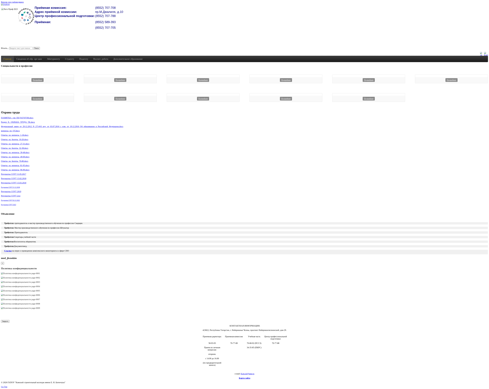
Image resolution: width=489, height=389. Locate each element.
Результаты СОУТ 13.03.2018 (13, 183)
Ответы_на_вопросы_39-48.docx (15, 152)
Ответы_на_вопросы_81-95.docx (15, 165)
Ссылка (8, 251)
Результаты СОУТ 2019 (11, 191)
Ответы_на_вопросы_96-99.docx (15, 170)
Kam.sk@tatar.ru (247, 374)
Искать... (5, 48)
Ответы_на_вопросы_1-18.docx (14, 135)
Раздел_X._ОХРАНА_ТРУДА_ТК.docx (18, 122)
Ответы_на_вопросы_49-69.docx (15, 157)
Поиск (36, 48)
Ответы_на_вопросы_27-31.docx (15, 144)
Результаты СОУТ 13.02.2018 (13, 178)
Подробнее (37, 80)
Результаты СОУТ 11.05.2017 (13, 174)
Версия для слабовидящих (12, 2)
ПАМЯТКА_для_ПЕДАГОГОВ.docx (17, 118)
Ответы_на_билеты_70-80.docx (14, 161)
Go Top (4, 387)
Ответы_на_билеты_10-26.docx (14, 139)
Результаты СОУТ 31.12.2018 (10, 187)
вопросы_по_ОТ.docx (10, 131)
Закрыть (5, 321)
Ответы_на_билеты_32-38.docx (14, 148)
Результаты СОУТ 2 (10, 196)
